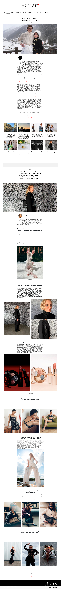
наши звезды (40, 571)
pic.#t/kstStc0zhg (33, 96)
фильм (38, 112)
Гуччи (27, 112)
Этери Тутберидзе (31, 572)
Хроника (41, 12)
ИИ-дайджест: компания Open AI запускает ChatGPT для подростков (50, 135)
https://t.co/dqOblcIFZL (26, 96)
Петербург (17, 12)
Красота (24, 12)
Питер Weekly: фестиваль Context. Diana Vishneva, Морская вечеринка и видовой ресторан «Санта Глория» (10, 136)
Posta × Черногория (8, 13)
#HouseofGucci (37, 80)
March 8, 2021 (28, 82)
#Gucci (41, 80)
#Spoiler (18, 93)
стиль (27, 572)
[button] (19, 262)
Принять (55, 587)
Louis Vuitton (23, 571)
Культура (12, 12)
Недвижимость (30, 12)
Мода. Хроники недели (32, 571)
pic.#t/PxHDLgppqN (24, 81)
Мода (21, 12)
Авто (34, 12)
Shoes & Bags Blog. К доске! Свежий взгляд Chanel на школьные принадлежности (37, 135)
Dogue (19, 571)
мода (27, 571)
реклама (11, 583)
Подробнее (49, 587)
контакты (6, 583)
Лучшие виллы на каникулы (51, 13)
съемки (35, 112)
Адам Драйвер (23, 112)
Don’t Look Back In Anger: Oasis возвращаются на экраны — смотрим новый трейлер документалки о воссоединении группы (37, 153)
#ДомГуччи (19, 81)
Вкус (37, 12)
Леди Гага (31, 112)
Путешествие (46, 12)
